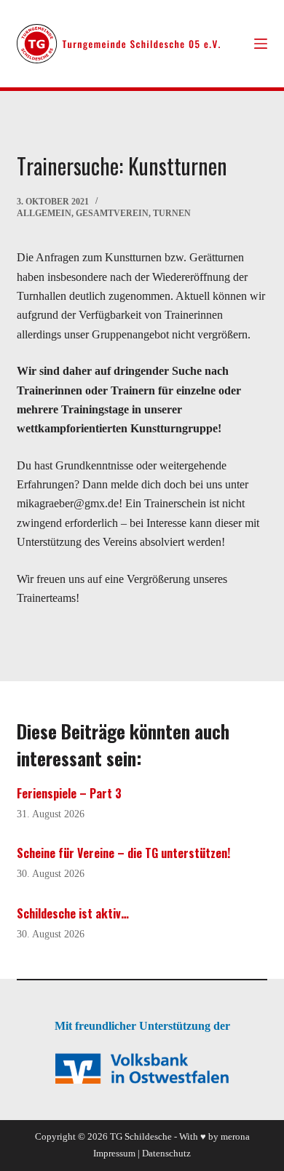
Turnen (172, 213)
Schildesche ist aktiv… (73, 913)
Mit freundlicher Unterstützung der (142, 1026)
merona (235, 1136)
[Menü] (260, 43)
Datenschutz (166, 1153)
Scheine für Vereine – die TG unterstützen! (123, 853)
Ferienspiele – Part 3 (69, 793)
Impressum (114, 1153)
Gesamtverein (112, 213)
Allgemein (44, 213)
